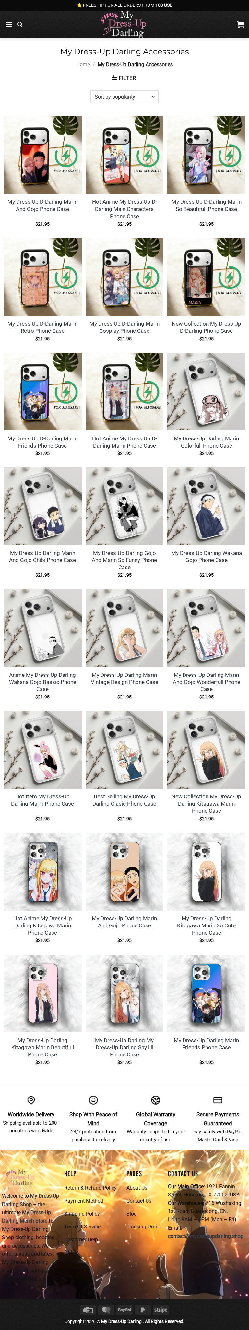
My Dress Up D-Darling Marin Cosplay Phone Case (124, 327)
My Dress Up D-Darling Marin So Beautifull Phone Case (207, 205)
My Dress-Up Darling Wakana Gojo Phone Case (206, 556)
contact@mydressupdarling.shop (205, 1236)
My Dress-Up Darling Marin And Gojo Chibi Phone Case (42, 556)
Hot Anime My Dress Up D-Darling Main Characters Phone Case (124, 209)
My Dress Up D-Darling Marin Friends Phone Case (42, 442)
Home (83, 64)
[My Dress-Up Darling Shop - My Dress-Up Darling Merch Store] (124, 24)
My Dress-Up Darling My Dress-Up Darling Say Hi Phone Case (124, 1047)
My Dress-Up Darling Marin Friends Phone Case (206, 1044)
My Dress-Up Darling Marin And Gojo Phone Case (124, 922)
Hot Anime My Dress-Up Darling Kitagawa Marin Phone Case (42, 925)
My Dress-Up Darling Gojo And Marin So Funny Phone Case (124, 560)
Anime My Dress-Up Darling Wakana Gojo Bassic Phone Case (42, 682)
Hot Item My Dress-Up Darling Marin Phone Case (42, 800)
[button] (9, 24)
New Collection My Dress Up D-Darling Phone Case (206, 327)
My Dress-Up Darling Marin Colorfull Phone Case (206, 442)
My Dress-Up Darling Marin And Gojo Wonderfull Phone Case (206, 682)
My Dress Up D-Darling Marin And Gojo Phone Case (42, 205)
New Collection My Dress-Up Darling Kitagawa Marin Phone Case (206, 803)
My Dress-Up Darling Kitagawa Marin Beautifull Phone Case (42, 1047)
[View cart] (240, 24)
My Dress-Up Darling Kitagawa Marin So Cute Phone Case (206, 925)
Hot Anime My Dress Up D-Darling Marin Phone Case (124, 442)
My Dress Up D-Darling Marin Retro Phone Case (42, 327)
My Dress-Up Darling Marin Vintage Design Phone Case (124, 678)
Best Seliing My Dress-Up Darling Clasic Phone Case (124, 800)
